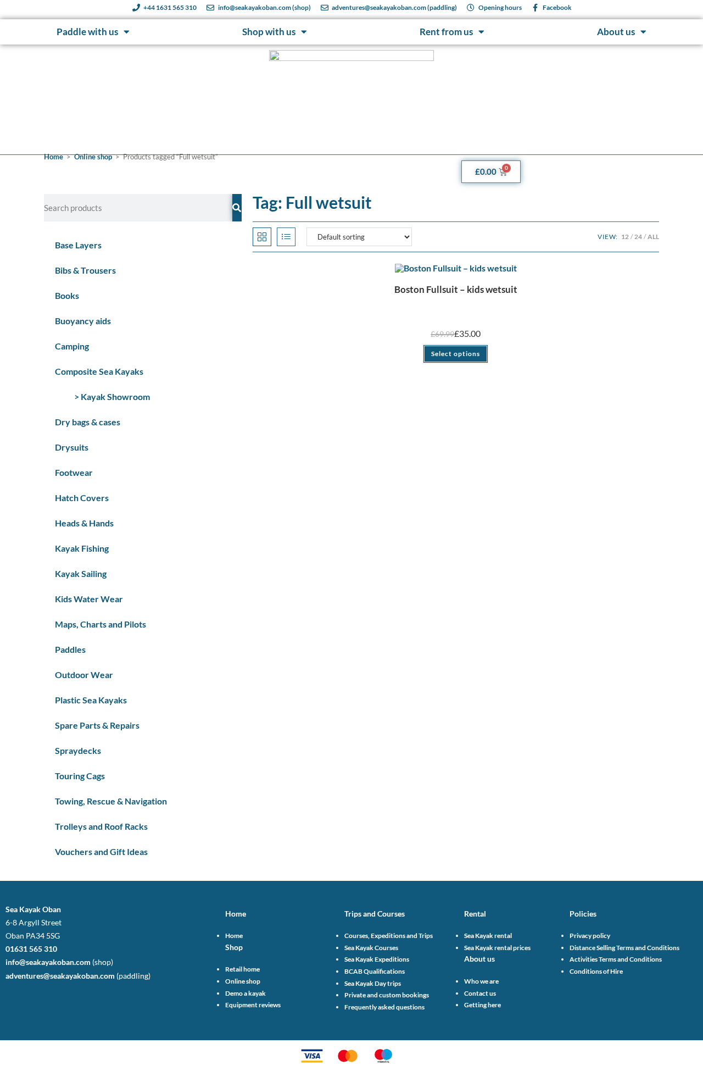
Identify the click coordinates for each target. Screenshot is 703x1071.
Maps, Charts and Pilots (100, 624)
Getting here (482, 1005)
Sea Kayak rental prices (497, 948)
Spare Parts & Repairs (97, 725)
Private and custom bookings (386, 995)
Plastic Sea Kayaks (91, 700)
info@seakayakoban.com (48, 962)
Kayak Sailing (81, 573)
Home (53, 156)
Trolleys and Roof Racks (101, 826)
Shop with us (268, 31)
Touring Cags (80, 775)
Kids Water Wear (89, 598)
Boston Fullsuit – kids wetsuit (455, 289)
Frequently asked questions (384, 1007)
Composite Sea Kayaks (99, 371)
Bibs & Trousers (85, 270)
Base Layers (78, 245)
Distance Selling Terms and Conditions (624, 948)
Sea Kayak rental (488, 935)
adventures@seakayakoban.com (60, 975)
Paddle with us (87, 31)
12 (625, 236)
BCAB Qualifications (374, 971)
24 (638, 236)
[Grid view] (262, 236)
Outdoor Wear (84, 674)
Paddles (70, 649)
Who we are (481, 981)
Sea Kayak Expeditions (376, 959)
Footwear (74, 472)
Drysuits (71, 447)
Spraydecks (78, 750)
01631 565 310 (31, 948)
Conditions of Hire (596, 971)
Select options (455, 353)
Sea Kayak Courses (371, 948)
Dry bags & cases (87, 422)
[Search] (237, 207)
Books (67, 295)
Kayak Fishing (82, 548)
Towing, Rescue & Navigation (111, 801)
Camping (72, 346)
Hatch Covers (82, 497)
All (653, 236)
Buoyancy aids (83, 320)
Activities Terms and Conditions (616, 959)
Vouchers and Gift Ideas (101, 851)
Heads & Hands (84, 523)
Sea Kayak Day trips (372, 983)
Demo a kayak (245, 993)
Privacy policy (590, 935)
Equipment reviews (253, 1005)
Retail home (242, 969)
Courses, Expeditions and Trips (388, 935)
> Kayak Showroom (112, 396)
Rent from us (446, 31)
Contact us (480, 993)
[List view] (286, 236)
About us (616, 31)
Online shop (93, 156)
